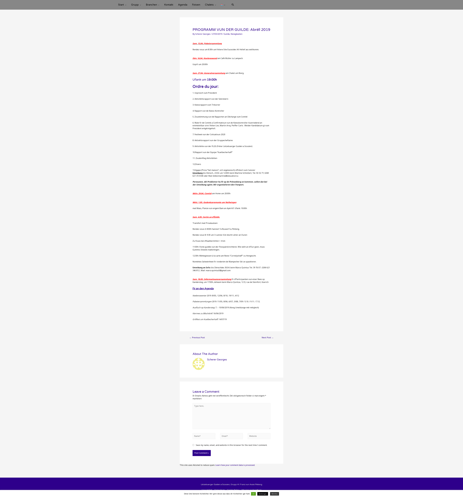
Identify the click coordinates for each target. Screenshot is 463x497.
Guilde (227, 34)
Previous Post (197, 337)
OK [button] (253, 494)
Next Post (268, 337)
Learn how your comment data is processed (235, 465)
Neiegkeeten (236, 34)
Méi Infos (275, 494)
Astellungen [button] (263, 494)
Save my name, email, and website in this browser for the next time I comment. (231, 445)
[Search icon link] (232, 5)
